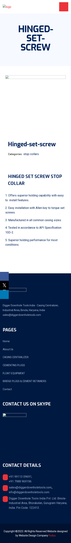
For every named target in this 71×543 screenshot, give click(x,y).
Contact (7, 389)
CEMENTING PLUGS (14, 365)
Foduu (52, 535)
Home (6, 341)
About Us (8, 349)
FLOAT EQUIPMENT (14, 373)
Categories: (15, 154)
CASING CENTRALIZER (16, 357)
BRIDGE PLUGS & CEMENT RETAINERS (24, 381)
